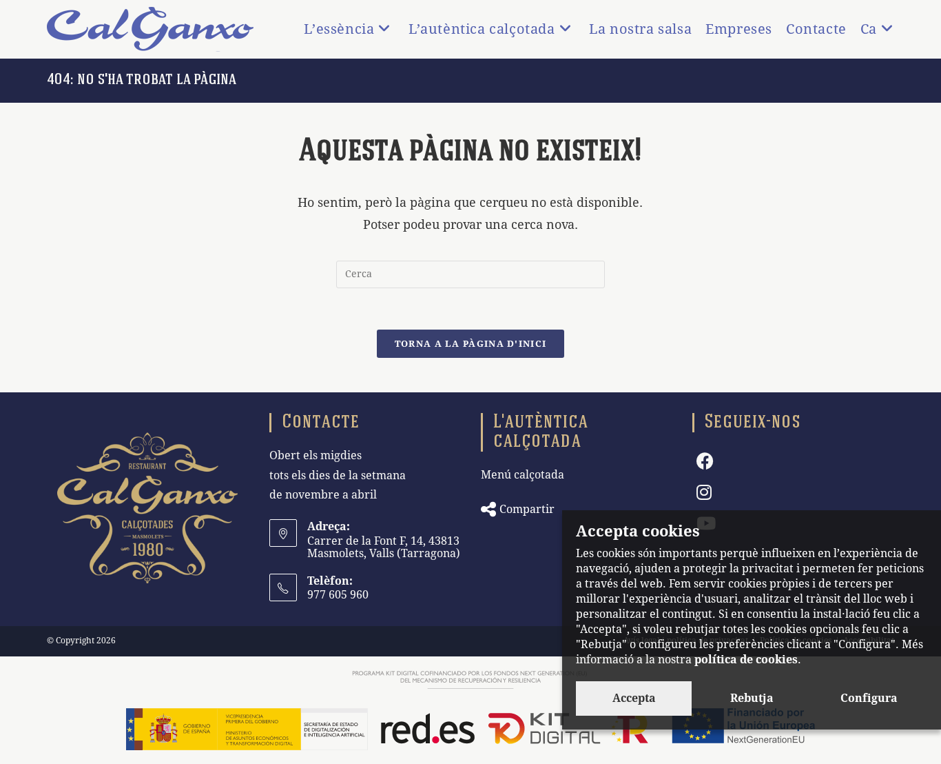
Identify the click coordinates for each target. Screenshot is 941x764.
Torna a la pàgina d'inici (471, 344)
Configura (869, 698)
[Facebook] (705, 461)
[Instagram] (704, 492)
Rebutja (752, 698)
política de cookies (746, 659)
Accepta (634, 698)
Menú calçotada (522, 474)
